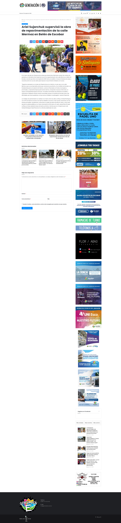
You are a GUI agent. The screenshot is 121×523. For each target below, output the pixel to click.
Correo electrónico (26, 198)
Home (24, 19)
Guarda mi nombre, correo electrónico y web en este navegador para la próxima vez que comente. (45, 204)
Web (48, 198)
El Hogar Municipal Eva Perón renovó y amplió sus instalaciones (63, 162)
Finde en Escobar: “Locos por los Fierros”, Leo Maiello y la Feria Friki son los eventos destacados (92, 462)
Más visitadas (80, 422)
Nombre (24, 193)
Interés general (29, 19)
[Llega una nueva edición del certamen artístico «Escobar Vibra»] (81, 455)
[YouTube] (92, 13)
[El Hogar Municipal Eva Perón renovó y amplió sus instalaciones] (63, 154)
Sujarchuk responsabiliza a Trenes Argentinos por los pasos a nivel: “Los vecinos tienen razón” (46, 163)
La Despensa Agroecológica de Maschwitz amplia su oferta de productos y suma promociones (29, 163)
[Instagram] (90, 13)
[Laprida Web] (32, 5)
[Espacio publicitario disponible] (74, 5)
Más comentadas (97, 422)
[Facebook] (96, 13)
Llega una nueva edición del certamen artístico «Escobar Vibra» (92, 454)
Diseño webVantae (25, 518)
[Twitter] (94, 13)
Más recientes (88, 422)
